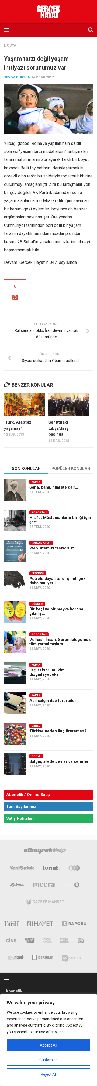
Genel (36, 725)
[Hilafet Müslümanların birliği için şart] (15, 520)
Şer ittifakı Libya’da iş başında (58, 428)
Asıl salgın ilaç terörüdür (52, 700)
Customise (48, 1060)
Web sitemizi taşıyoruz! (51, 548)
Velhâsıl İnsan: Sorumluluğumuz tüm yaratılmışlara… (60, 641)
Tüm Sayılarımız (21, 806)
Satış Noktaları (20, 818)
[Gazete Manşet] (45, 903)
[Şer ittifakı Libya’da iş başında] (68, 404)
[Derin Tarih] (11, 924)
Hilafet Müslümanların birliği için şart (60, 519)
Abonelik (13, 991)
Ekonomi (38, 573)
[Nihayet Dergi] (40, 924)
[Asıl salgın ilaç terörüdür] (15, 703)
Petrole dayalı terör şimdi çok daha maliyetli (57, 580)
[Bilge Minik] (64, 941)
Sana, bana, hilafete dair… (53, 487)
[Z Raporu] (74, 924)
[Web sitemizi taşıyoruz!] (15, 551)
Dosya (10, 45)
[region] (48, 1040)
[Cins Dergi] (11, 941)
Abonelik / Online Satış (28, 794)
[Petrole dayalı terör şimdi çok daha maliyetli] (15, 581)
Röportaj (39, 512)
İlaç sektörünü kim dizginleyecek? (46, 672)
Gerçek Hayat (41, 542)
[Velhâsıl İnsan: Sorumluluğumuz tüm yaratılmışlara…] (15, 642)
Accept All (48, 1045)
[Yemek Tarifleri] (17, 886)
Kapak (36, 481)
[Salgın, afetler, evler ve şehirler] (15, 764)
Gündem (37, 603)
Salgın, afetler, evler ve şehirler (59, 761)
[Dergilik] (42, 957)
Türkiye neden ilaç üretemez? (57, 731)
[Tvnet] (51, 869)
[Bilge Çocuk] (47, 941)
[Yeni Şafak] (21, 869)
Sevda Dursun (17, 77)
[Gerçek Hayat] (30, 941)
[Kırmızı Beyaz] (81, 941)
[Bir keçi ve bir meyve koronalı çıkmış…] (15, 612)
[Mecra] (44, 886)
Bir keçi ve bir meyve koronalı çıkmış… (57, 611)
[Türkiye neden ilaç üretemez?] (15, 734)
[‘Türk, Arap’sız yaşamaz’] (24, 404)
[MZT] (72, 886)
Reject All (49, 1074)
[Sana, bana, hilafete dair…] (15, 490)
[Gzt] (74, 869)
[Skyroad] (16, 957)
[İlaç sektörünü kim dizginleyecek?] (15, 673)
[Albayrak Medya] (45, 852)
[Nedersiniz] (71, 957)
